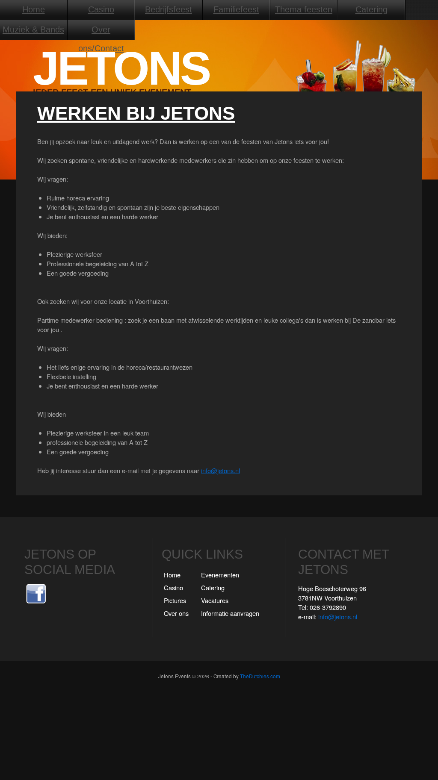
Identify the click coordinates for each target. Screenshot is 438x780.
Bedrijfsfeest (168, 9)
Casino (101, 9)
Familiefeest (236, 9)
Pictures (175, 600)
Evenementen (220, 574)
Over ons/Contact (101, 32)
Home (33, 9)
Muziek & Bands (33, 29)
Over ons (176, 613)
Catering (371, 9)
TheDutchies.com (260, 676)
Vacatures (214, 600)
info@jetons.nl (220, 470)
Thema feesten (303, 9)
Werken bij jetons (136, 113)
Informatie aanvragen (230, 613)
